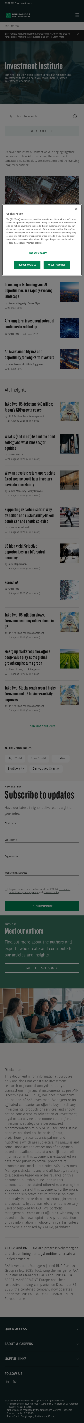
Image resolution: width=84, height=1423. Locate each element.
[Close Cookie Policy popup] (76, 209)
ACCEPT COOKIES (56, 265)
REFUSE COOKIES (27, 265)
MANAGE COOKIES (38, 253)
